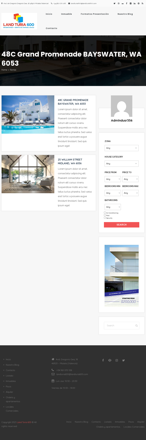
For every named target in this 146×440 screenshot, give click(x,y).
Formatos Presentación (95, 14)
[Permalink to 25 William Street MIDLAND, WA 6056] (28, 174)
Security (109, 218)
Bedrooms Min (112, 186)
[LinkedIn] (134, 3)
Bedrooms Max (130, 186)
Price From (110, 172)
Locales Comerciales (134, 426)
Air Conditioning (112, 213)
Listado (9, 375)
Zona (107, 141)
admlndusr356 (121, 120)
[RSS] (142, 3)
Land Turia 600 (24, 422)
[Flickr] (122, 3)
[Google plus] (130, 3)
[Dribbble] (118, 3)
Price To (126, 172)
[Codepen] (110, 360)
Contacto (51, 28)
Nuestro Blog (125, 14)
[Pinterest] (138, 3)
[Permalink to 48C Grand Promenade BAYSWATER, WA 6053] (28, 114)
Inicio (49, 14)
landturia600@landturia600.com (84, 3)
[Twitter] (114, 3)
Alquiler (9, 392)
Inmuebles (11, 381)
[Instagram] (116, 360)
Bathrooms (111, 200)
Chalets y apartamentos (108, 426)
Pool (107, 216)
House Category (114, 157)
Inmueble (66, 14)
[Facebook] (126, 3)
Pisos (8, 386)
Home (4, 70)
